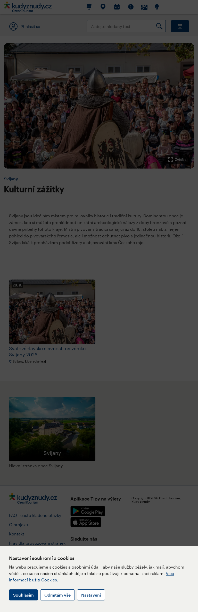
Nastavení (91, 594)
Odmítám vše (57, 594)
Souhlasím (23, 594)
